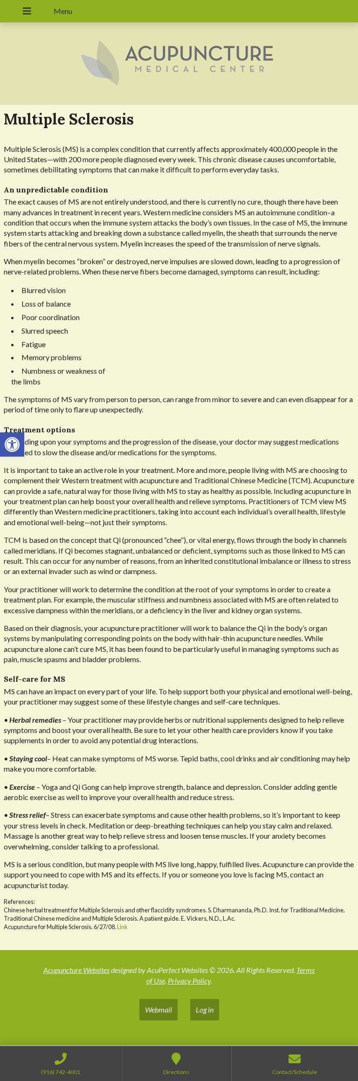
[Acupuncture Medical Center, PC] (179, 64)
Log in (204, 1009)
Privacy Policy (189, 980)
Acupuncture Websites (76, 969)
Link (122, 926)
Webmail (158, 1009)
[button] (12, 444)
